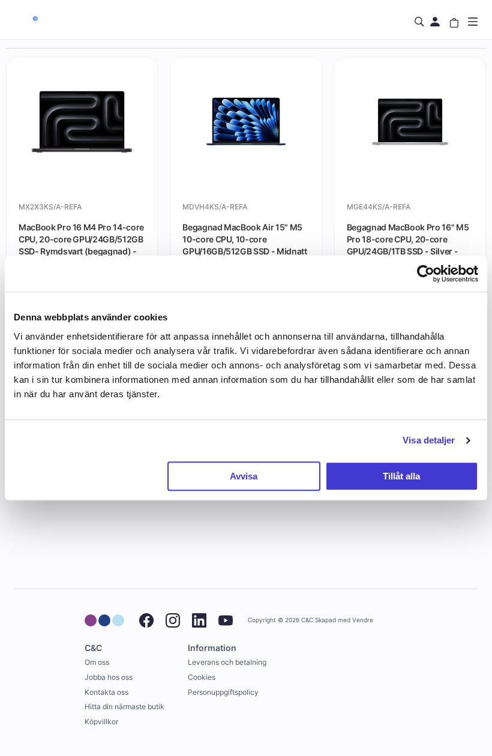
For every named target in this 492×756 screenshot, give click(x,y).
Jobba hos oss (109, 677)
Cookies (201, 677)
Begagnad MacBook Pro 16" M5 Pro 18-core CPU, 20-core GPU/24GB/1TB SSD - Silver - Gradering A (408, 239)
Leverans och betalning (227, 662)
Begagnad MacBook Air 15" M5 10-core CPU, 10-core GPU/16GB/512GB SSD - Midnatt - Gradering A (244, 239)
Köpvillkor (101, 721)
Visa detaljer (429, 440)
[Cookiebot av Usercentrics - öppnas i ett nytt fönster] (425, 274)
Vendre (362, 620)
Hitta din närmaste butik (124, 706)
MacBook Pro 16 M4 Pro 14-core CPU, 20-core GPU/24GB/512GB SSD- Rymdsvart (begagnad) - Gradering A (81, 239)
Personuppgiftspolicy (223, 692)
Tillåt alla (401, 476)
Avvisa (243, 476)
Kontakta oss (106, 692)
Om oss (97, 662)
